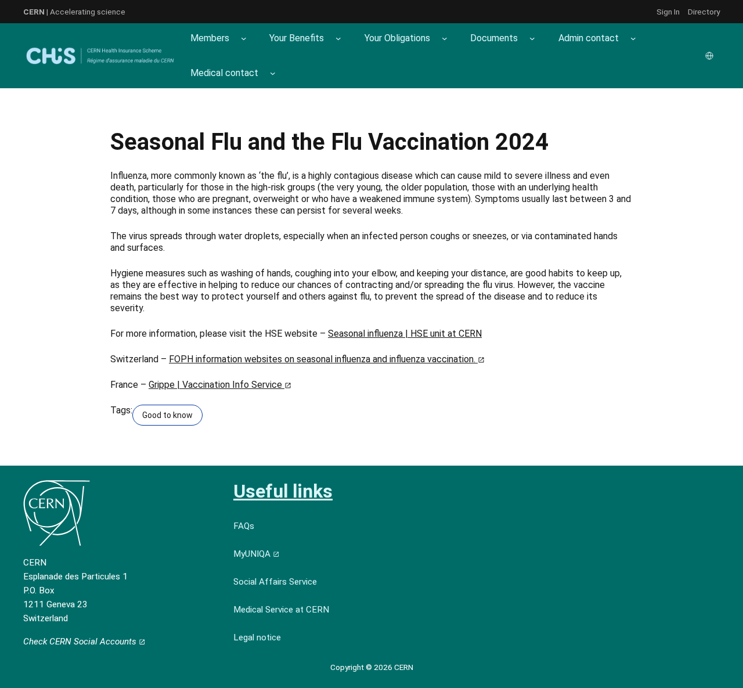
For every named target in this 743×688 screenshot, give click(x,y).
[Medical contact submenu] (273, 73)
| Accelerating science (74, 11)
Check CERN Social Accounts (81, 641)
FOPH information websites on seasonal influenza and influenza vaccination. (323, 359)
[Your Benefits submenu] (338, 38)
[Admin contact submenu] (633, 38)
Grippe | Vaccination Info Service (216, 384)
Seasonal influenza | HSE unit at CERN (405, 333)
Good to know (167, 415)
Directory (704, 11)
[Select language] (710, 56)
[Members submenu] (244, 38)
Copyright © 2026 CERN (371, 667)
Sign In (668, 11)
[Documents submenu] (532, 38)
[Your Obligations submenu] (445, 38)
